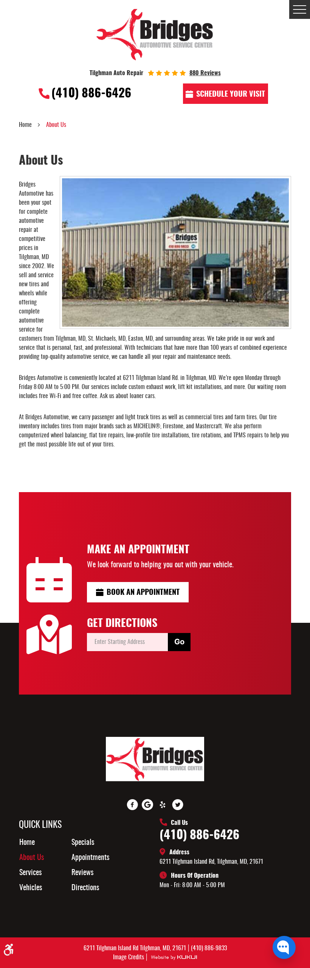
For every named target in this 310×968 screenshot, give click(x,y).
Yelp (162, 804)
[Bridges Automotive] (155, 34)
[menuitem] (50, 842)
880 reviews (205, 73)
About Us (56, 125)
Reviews (82, 873)
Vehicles (30, 888)
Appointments (90, 857)
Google (147, 804)
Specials (82, 842)
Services (30, 873)
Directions (85, 888)
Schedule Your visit (230, 94)
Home (25, 125)
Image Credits (129, 957)
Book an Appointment (143, 592)
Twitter (177, 804)
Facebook (132, 804)
